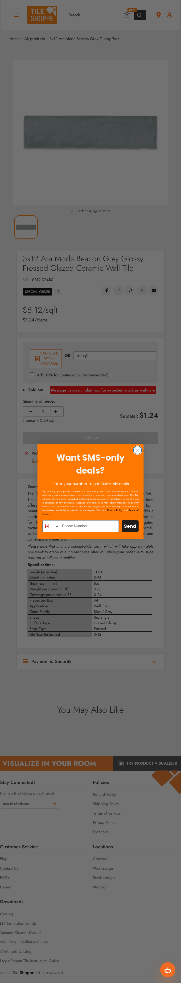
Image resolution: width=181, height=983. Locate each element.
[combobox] (51, 526)
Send (130, 526)
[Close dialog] (137, 450)
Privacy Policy (115, 510)
